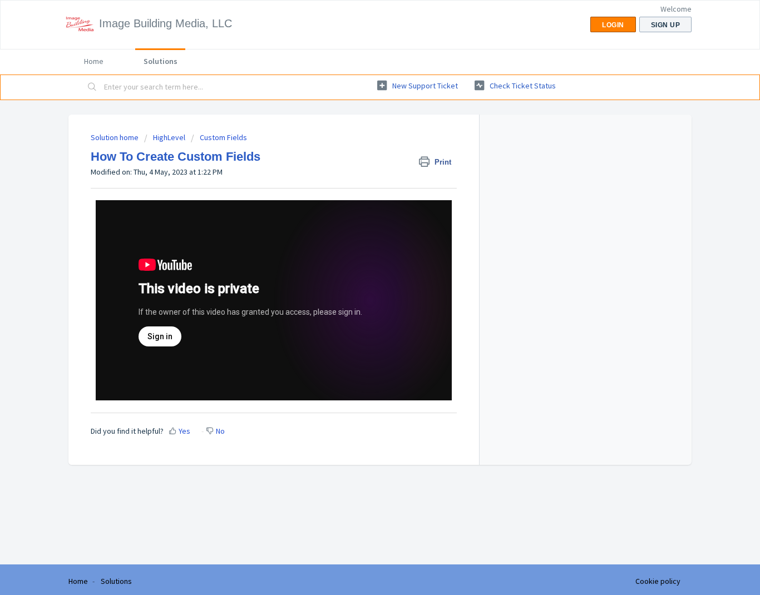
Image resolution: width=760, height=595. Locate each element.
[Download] (359, 151)
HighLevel (169, 137)
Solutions (160, 61)
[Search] (92, 87)
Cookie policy (657, 581)
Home (93, 61)
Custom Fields (223, 137)
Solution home (115, 137)
